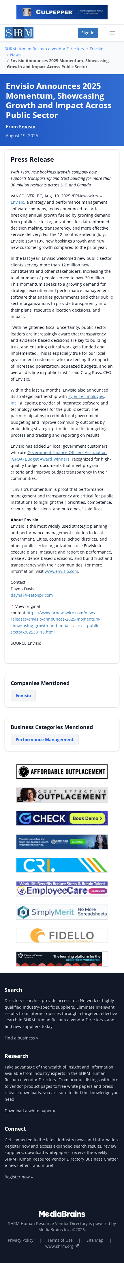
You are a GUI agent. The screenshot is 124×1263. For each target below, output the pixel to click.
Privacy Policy (20, 1240)
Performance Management (45, 739)
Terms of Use (60, 1240)
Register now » (19, 1177)
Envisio (96, 48)
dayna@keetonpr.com (32, 595)
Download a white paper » (30, 1110)
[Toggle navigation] (112, 33)
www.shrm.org (60, 1246)
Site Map (95, 1240)
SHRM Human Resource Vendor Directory (44, 48)
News (15, 55)
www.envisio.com (61, 571)
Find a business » (21, 1038)
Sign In (88, 32)
